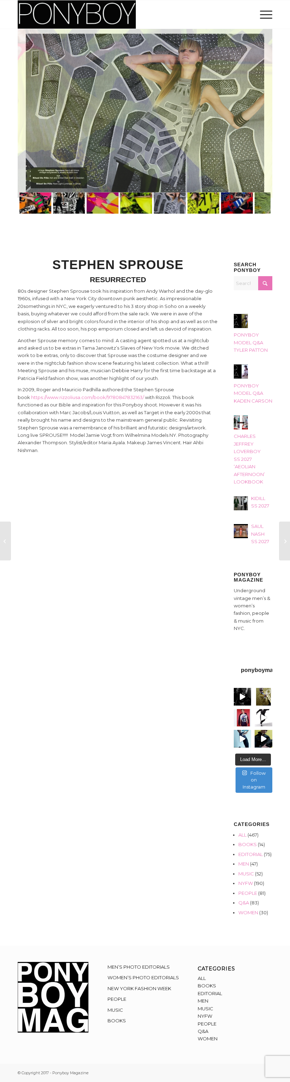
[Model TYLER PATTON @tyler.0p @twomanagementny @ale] (242, 697)
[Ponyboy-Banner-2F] (77, 14)
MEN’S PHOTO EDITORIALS (139, 967)
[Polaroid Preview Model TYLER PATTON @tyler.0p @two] (242, 718)
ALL (242, 835)
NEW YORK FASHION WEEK (139, 988)
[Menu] (264, 14)
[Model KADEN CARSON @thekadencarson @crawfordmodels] (242, 739)
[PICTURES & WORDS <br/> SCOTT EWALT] (284, 541)
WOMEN (248, 912)
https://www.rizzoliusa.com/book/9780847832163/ (87, 397)
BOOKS (247, 844)
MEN (243, 864)
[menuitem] (264, 14)
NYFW (245, 883)
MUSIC (246, 873)
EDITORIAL (250, 854)
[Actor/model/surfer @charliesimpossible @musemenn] (263, 718)
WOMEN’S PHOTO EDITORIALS (143, 977)
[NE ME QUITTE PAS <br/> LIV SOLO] (5, 541)
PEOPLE (247, 893)
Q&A (243, 902)
